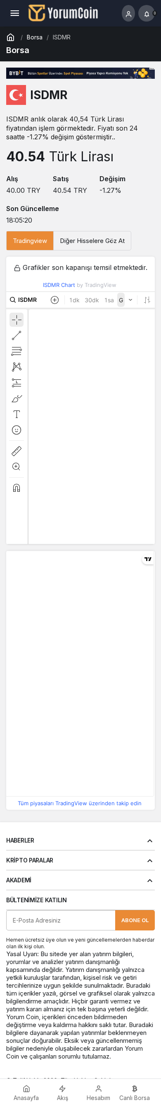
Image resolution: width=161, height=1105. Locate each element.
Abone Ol (135, 920)
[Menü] (14, 13)
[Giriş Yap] (128, 13)
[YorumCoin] (63, 12)
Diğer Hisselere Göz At (92, 241)
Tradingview (30, 241)
